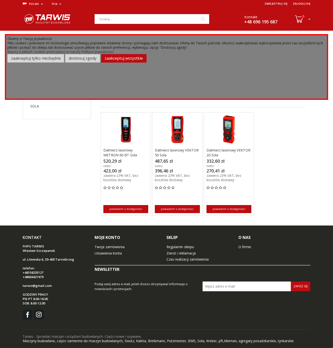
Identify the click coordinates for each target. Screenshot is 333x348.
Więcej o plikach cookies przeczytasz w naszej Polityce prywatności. (60, 51)
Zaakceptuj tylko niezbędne (36, 58)
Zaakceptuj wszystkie (124, 58)
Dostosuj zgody (83, 58)
